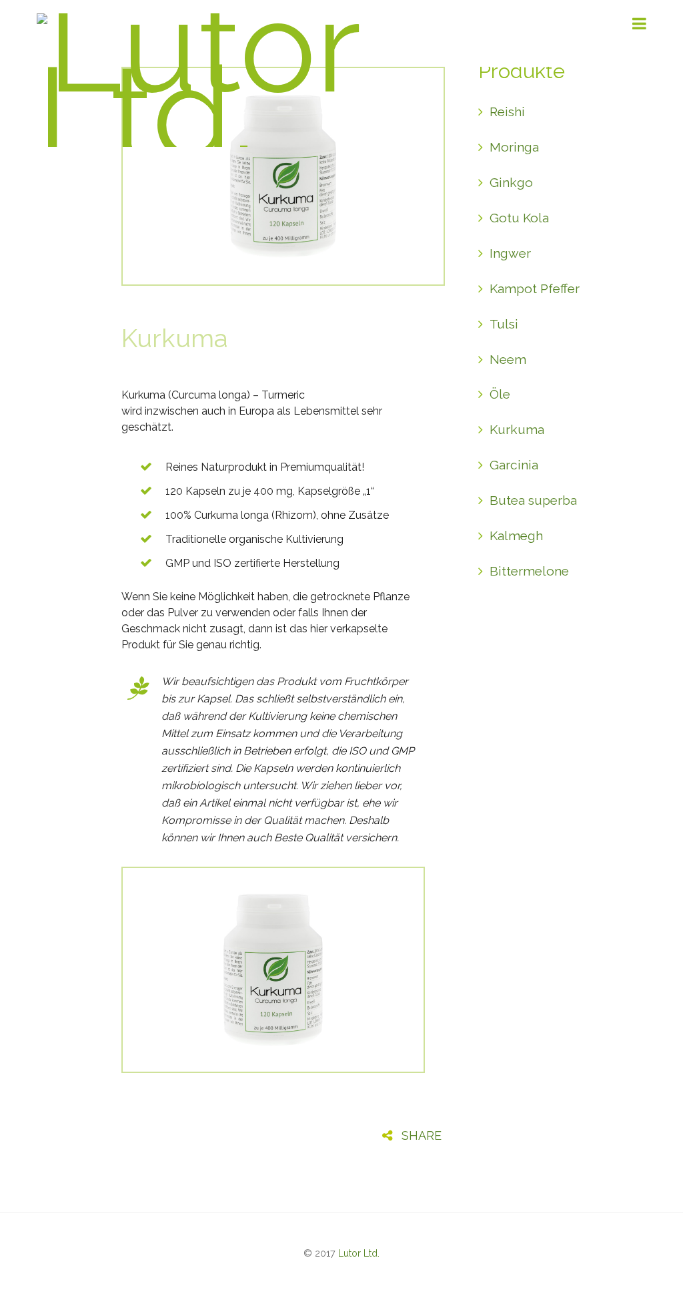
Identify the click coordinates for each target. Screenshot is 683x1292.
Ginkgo (511, 182)
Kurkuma (174, 338)
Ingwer (510, 253)
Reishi (507, 111)
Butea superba (533, 500)
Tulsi (504, 323)
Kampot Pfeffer (535, 288)
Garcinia (514, 464)
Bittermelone (529, 571)
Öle (500, 394)
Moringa (514, 147)
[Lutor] (228, 118)
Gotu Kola (519, 217)
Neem (508, 359)
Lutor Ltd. (359, 1253)
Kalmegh (516, 535)
